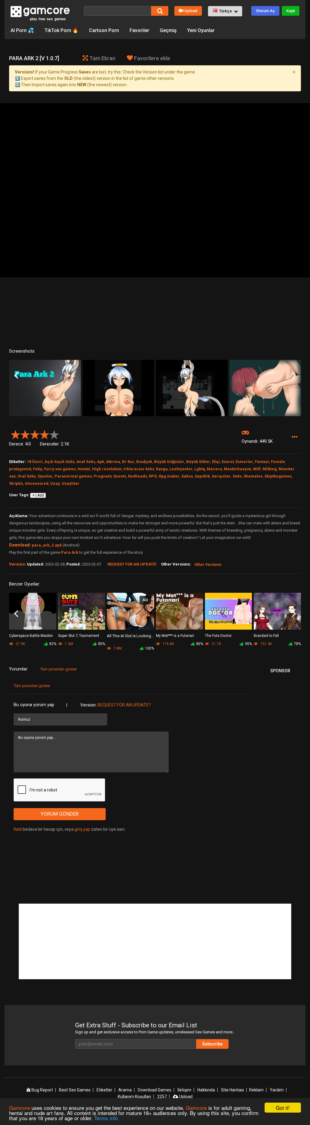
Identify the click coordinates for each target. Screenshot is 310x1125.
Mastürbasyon (237, 469)
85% (101, 644)
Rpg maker (169, 476)
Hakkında (206, 1090)
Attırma (113, 461)
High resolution (107, 469)
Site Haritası (232, 1090)
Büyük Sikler (198, 461)
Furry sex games (60, 469)
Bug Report (42, 1090)
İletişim (184, 1090)
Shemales (252, 476)
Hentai (84, 469)
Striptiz (16, 483)
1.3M (68, 644)
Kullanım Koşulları (134, 1096)
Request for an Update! (132, 564)
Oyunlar (45, 476)
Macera (214, 469)
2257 (162, 1096)
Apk (100, 461)
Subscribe (212, 1044)
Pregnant (102, 476)
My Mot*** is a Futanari (175, 636)
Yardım (277, 1090)
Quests (119, 476)
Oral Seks (27, 476)
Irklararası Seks (139, 469)
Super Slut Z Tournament (78, 636)
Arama (125, 1090)
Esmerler (244, 461)
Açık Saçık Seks (59, 461)
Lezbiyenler (181, 469)
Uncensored (36, 483)
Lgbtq (199, 469)
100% (149, 648)
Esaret (228, 461)
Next (294, 375)
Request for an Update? (124, 705)
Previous (16, 375)
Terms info (106, 1118)
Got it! (283, 1107)
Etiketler (104, 1090)
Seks (237, 476)
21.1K (216, 644)
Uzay (55, 483)
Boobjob (144, 461)
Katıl (18, 829)
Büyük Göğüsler (169, 461)
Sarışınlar (221, 476)
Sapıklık (202, 476)
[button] (225, 11)
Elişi (216, 461)
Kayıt (290, 10)
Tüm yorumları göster (58, 669)
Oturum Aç (265, 10)
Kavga (162, 469)
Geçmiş (168, 30)
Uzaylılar (70, 483)
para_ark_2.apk (47, 545)
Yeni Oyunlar (201, 30)
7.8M (117, 648)
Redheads (137, 476)
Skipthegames (278, 476)
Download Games (154, 1090)
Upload (190, 10)
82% (52, 644)
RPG (153, 476)
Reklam (256, 1090)
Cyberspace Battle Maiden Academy (31, 636)
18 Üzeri (35, 461)
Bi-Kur (128, 461)
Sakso (187, 476)
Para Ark (69, 552)
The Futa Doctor (218, 636)
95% (248, 644)
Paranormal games (73, 476)
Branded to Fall (266, 636)
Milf (257, 469)
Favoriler (139, 30)
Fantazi (262, 461)
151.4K (265, 644)
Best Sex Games (75, 1090)
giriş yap (82, 829)
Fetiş (37, 469)
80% (199, 644)
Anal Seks (85, 461)
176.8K (168, 644)
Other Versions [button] (207, 564)
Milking (269, 469)
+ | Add (38, 495)
